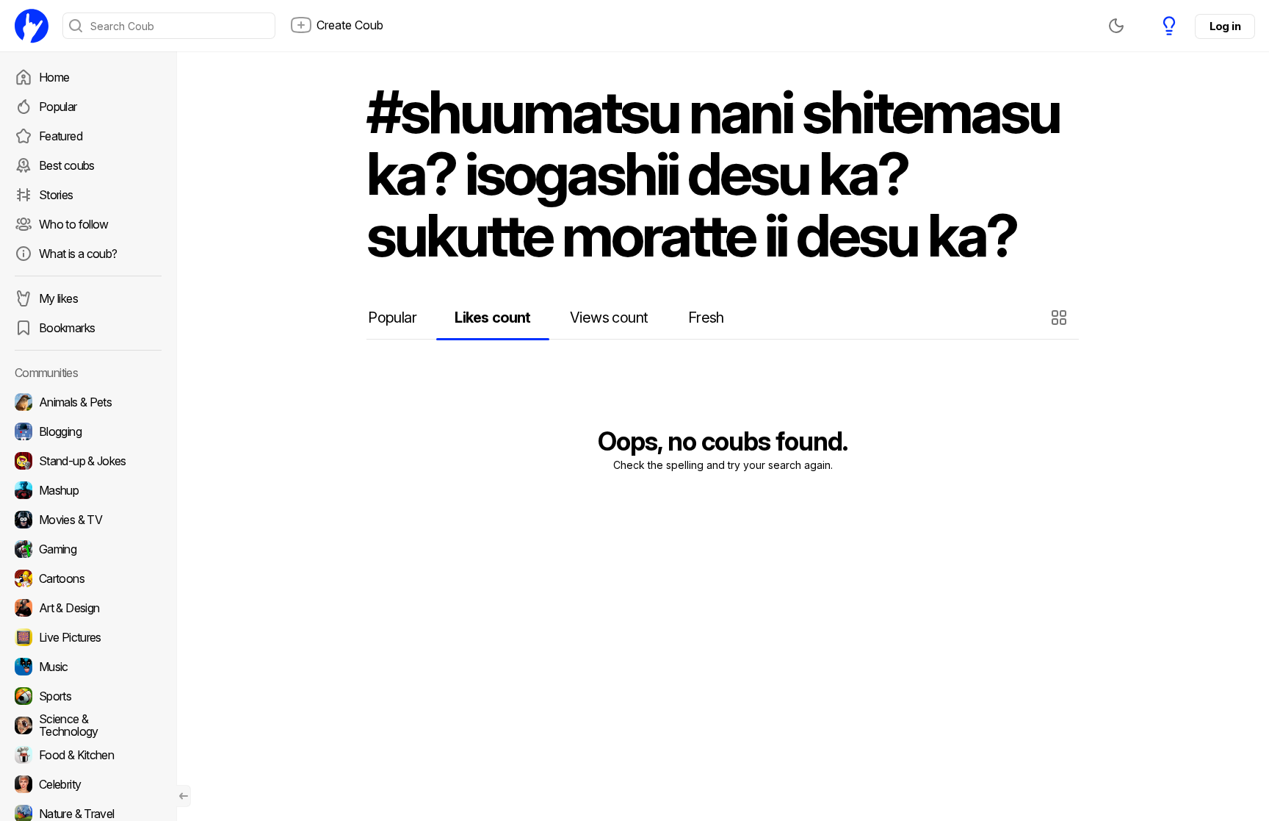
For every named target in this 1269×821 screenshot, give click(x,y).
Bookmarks (67, 327)
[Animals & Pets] (88, 402)
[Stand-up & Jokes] (88, 461)
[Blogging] (88, 431)
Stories (56, 194)
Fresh (706, 317)
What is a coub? (78, 253)
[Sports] (88, 696)
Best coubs (67, 165)
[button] (1061, 317)
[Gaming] (88, 549)
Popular (58, 106)
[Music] (88, 666)
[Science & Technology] (88, 725)
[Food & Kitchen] (88, 755)
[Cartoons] (88, 578)
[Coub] (31, 26)
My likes (58, 298)
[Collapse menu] (183, 796)
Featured (60, 136)
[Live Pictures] (88, 637)
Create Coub (350, 25)
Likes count (492, 317)
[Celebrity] (88, 784)
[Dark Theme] (1116, 25)
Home (54, 77)
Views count (609, 317)
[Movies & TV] (88, 519)
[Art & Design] (88, 608)
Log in (1225, 26)
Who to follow (74, 224)
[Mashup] (88, 490)
